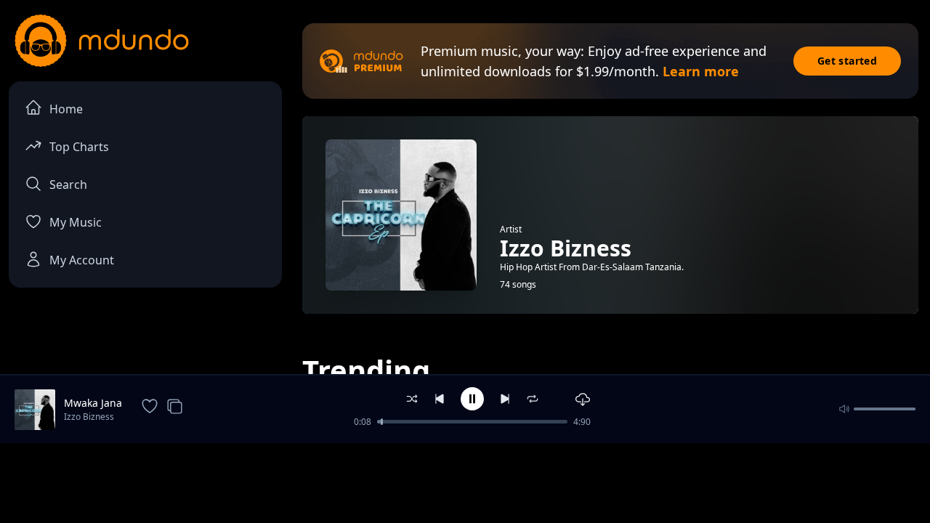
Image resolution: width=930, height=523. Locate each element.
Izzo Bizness (89, 416)
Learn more (701, 71)
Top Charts (79, 147)
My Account (81, 260)
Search (68, 184)
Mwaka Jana (93, 403)
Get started (847, 61)
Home (66, 109)
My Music (75, 222)
